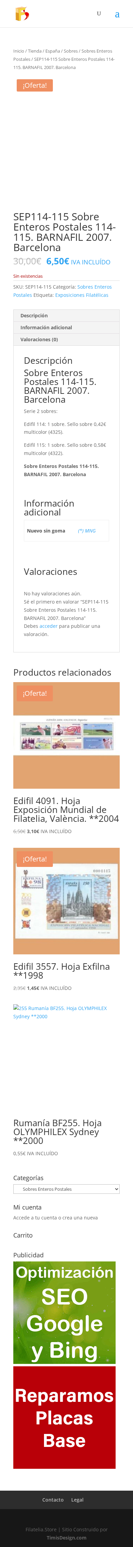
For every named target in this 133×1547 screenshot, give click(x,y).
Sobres (71, 51)
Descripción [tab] (34, 315)
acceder (49, 626)
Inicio (18, 51)
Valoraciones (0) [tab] (39, 339)
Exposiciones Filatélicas (81, 295)
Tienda (35, 51)
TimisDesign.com (67, 1537)
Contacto (53, 1499)
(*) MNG (87, 530)
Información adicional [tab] (46, 327)
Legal (77, 1499)
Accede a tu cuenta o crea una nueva (55, 1217)
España (52, 51)
